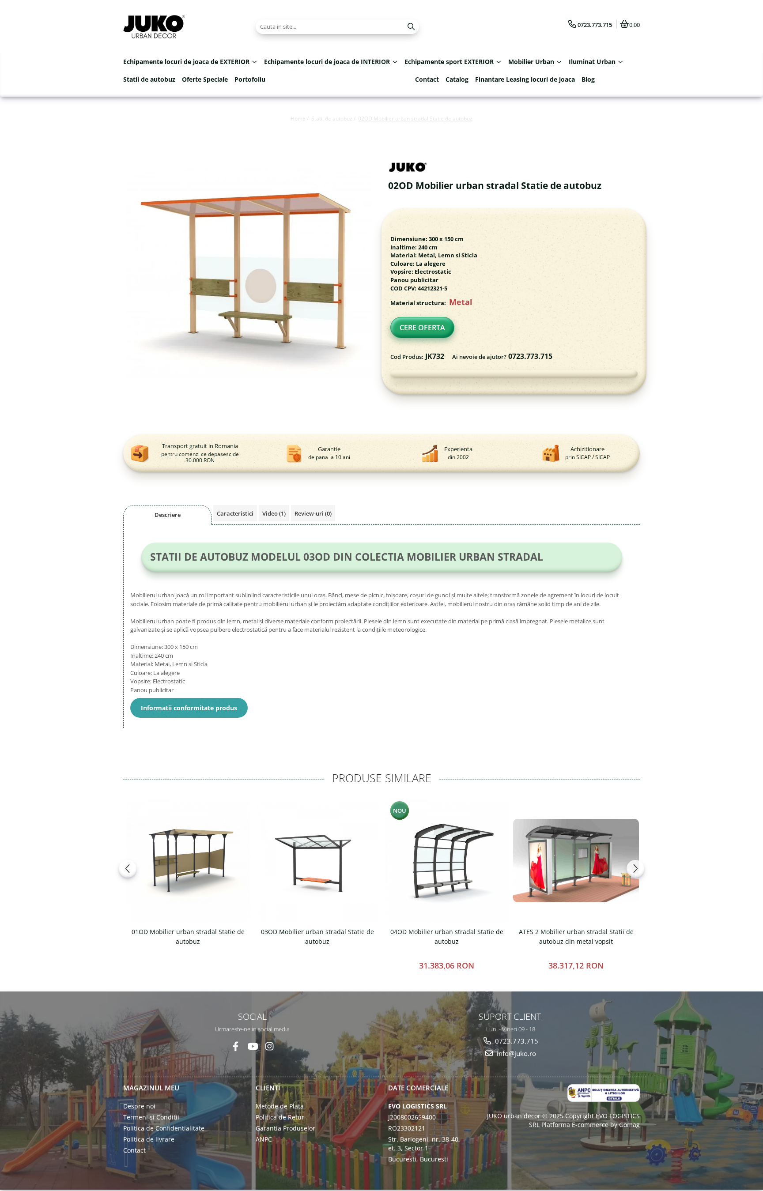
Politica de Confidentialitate (163, 1128)
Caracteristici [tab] (235, 513)
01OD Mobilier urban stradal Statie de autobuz (188, 936)
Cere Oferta (422, 327)
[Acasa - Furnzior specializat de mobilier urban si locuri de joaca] (178, 26)
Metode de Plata (280, 1106)
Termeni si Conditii (151, 1117)
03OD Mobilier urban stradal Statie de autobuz (317, 936)
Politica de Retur (280, 1117)
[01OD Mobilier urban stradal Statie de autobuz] (188, 861)
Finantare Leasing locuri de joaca (525, 79)
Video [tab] (274, 513)
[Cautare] (411, 26)
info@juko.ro (515, 1053)
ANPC (264, 1139)
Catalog (457, 79)
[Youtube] (252, 1046)
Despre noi (139, 1106)
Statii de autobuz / (334, 118)
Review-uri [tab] (313, 513)
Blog (588, 79)
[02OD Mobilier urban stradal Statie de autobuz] (249, 281)
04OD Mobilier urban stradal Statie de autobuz (446, 936)
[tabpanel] (249, 281)
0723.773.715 (515, 1040)
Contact (427, 79)
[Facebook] (235, 1046)
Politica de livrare (148, 1139)
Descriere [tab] (168, 515)
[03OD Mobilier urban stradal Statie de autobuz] (317, 861)
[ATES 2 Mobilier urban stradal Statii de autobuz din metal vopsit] (576, 860)
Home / (300, 118)
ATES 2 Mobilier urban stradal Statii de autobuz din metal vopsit (576, 936)
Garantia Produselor (285, 1128)
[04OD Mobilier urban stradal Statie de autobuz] (447, 861)
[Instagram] (269, 1046)
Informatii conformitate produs (189, 708)
